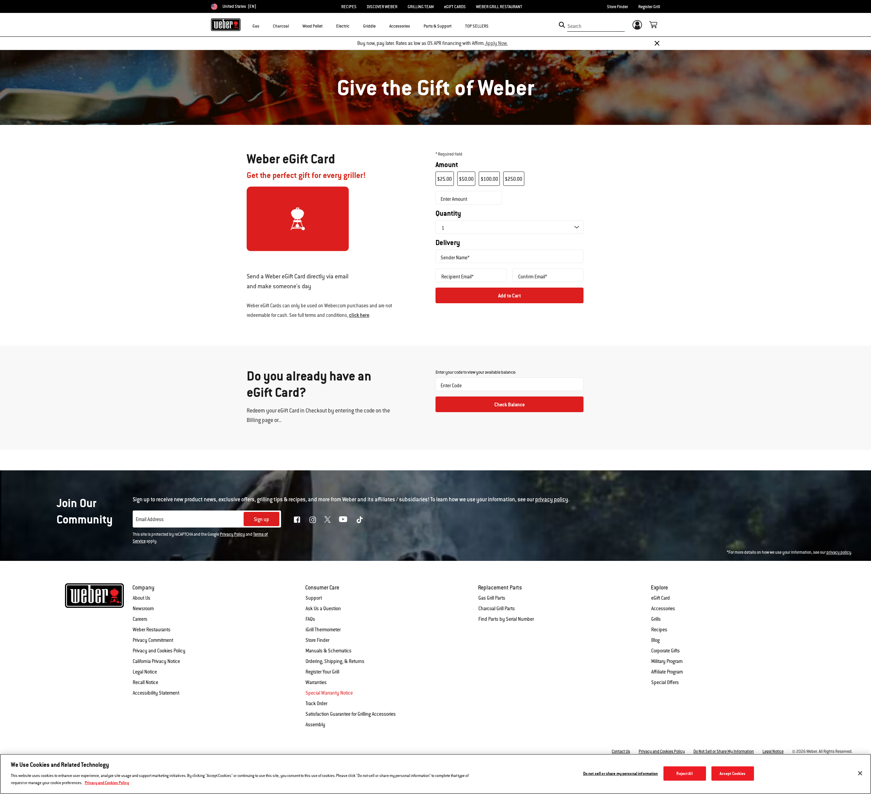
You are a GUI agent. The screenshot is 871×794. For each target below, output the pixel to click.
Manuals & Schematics (328, 651)
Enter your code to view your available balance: (476, 372)
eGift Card (660, 598)
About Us (141, 598)
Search (574, 26)
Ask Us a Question (323, 608)
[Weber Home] (226, 24)
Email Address (150, 519)
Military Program (667, 661)
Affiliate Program (667, 672)
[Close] (657, 43)
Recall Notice (145, 682)
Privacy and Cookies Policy (159, 651)
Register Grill (649, 7)
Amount (447, 164)
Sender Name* (455, 258)
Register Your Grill (322, 672)
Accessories (663, 608)
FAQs (310, 619)
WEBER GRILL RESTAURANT (499, 7)
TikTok (360, 520)
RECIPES (349, 7)
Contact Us (621, 751)
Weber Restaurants (151, 630)
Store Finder (617, 7)
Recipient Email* (457, 277)
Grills (656, 619)
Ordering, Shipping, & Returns (335, 661)
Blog (655, 640)
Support (314, 598)
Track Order (316, 703)
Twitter (327, 519)
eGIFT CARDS (455, 7)
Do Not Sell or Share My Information (723, 751)
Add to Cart (509, 296)
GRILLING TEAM (421, 7)
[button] (263, 26)
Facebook (297, 520)
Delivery (448, 242)
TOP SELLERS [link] (477, 26)
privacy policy (838, 552)
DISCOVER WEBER (382, 7)
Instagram (313, 520)
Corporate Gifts (665, 651)
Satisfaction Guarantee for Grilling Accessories (351, 714)
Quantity (448, 213)
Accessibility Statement (156, 693)
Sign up (261, 519)
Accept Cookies (733, 773)
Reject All (684, 773)
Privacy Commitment (153, 640)
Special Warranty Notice (329, 693)
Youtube (343, 519)
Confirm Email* (532, 277)
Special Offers (665, 682)
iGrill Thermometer (323, 630)
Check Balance (509, 405)
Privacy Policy (232, 534)
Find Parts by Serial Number (506, 619)
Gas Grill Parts (491, 598)
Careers (140, 619)
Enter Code (451, 386)
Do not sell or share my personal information (620, 773)
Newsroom (143, 608)
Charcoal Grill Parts (496, 608)
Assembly (315, 725)
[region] (435, 774)
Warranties (316, 682)
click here (359, 315)
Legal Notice (145, 672)
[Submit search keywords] (562, 25)
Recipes (659, 630)
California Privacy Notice (156, 661)
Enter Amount (454, 199)
